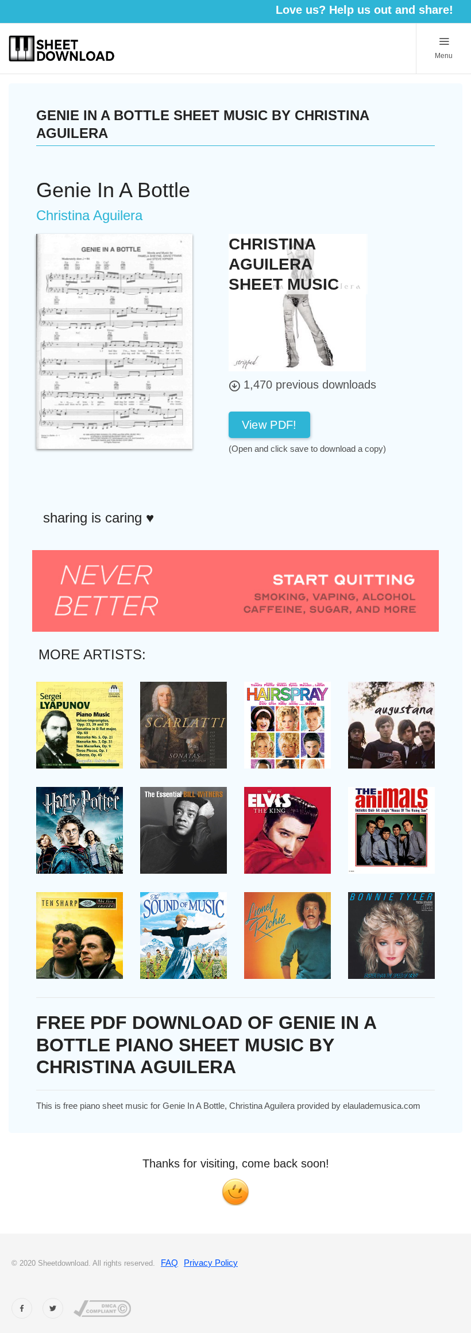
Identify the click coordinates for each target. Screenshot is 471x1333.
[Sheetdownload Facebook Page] (21, 1308)
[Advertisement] (320, 481)
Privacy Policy (211, 1262)
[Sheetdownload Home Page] (62, 48)
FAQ (169, 1262)
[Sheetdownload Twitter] (53, 1308)
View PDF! (269, 424)
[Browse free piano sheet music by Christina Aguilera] (297, 301)
